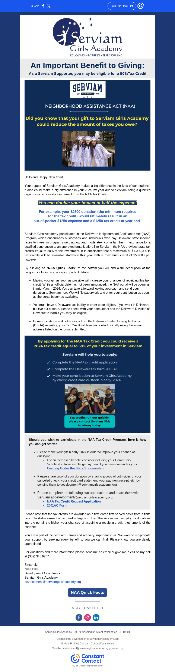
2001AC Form (57, 505)
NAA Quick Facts (87, 592)
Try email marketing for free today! (87, 666)
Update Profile (69, 643)
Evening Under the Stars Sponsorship (75, 468)
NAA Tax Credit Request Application (74, 501)
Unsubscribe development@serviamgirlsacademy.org (88, 638)
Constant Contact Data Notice (97, 643)
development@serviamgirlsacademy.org (53, 582)
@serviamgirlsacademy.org (97, 484)
